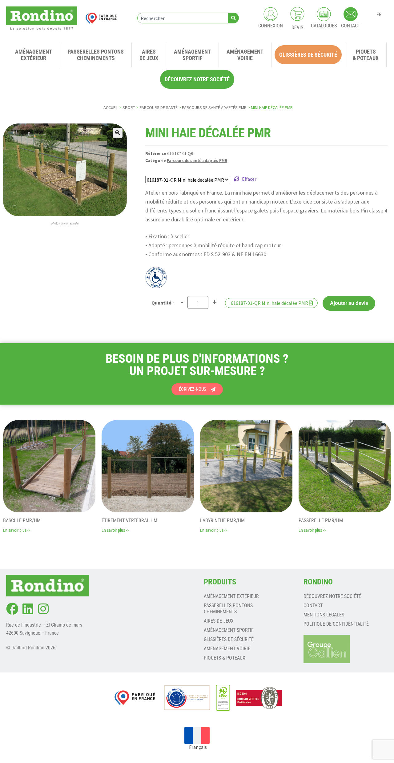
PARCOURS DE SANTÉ (158, 107)
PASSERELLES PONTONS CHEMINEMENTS (228, 609)
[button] (118, 133)
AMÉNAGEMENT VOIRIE (227, 649)
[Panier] (297, 14)
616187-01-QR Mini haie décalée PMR (269, 303)
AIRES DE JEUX (219, 621)
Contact (313, 605)
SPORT (129, 107)
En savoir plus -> (16, 530)
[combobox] (182, 18)
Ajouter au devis (349, 303)
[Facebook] (12, 609)
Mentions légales (324, 615)
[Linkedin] (28, 609)
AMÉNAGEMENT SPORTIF (229, 630)
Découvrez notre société (332, 596)
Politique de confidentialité (336, 624)
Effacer (249, 179)
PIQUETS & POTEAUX (224, 658)
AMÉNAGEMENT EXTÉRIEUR (231, 596)
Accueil (110, 107)
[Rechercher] (233, 18)
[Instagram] (43, 609)
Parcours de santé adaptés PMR (214, 107)
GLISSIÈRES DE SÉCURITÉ (229, 639)
